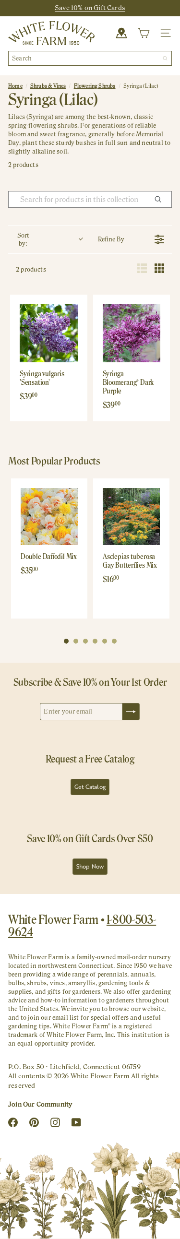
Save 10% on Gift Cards (90, 8)
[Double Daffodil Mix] (49, 516)
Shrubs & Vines (48, 86)
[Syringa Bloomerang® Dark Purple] (132, 333)
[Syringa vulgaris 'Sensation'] (49, 333)
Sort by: (23, 239)
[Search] (165, 58)
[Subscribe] (131, 711)
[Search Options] (162, 199)
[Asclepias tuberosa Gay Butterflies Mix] (131, 516)
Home (15, 86)
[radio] (142, 269)
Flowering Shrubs (95, 86)
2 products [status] (31, 269)
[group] (49, 548)
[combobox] (90, 58)
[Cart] (143, 33)
